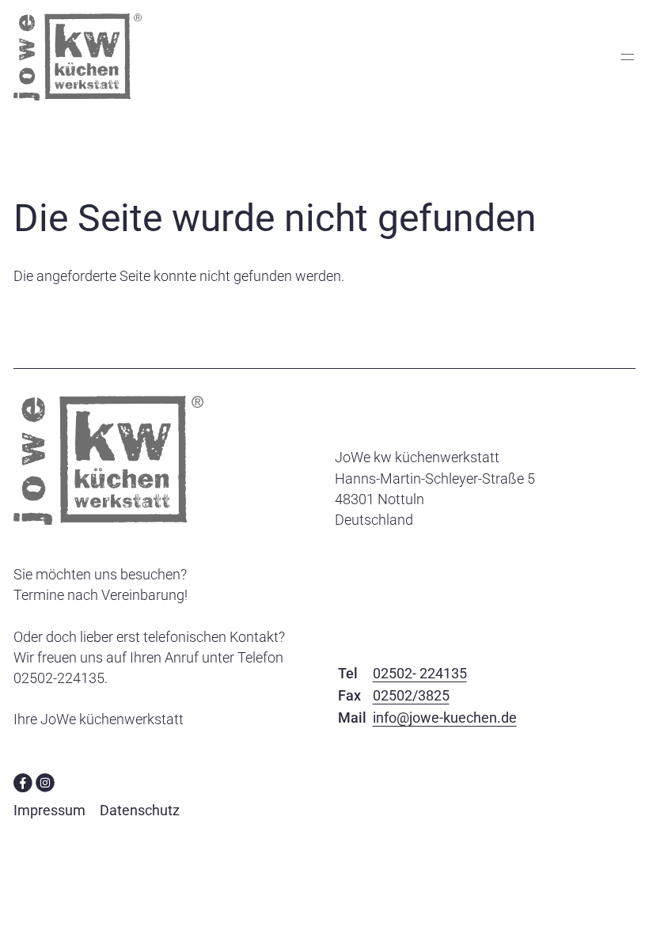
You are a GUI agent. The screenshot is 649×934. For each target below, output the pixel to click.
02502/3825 (411, 695)
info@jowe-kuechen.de (445, 717)
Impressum (49, 810)
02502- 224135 (420, 673)
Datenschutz (140, 810)
